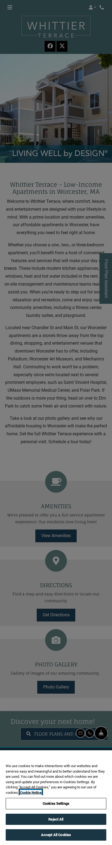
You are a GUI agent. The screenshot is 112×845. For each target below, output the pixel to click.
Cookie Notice (31, 793)
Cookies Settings (56, 803)
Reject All (55, 819)
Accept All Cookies (56, 835)
